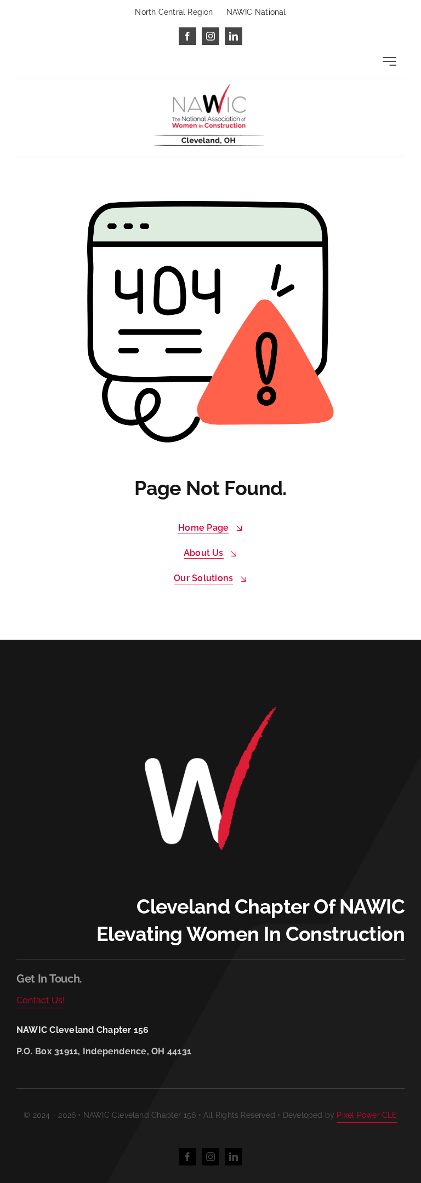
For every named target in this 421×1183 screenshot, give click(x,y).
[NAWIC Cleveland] (209, 88)
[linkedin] (233, 36)
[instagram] (210, 36)
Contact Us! (40, 1000)
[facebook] (187, 36)
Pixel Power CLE (367, 1115)
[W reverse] (210, 709)
